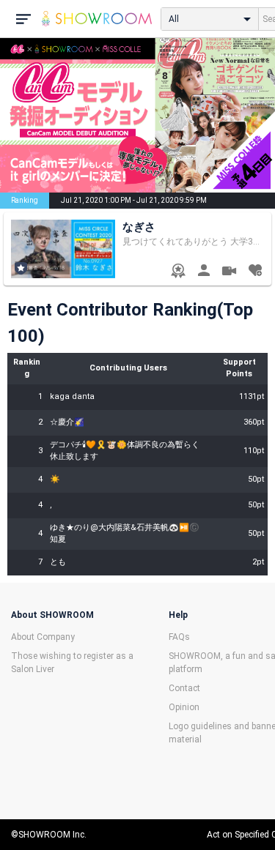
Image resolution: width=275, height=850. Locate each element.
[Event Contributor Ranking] (178, 272)
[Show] (229, 273)
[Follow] (255, 272)
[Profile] (203, 272)
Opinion (184, 707)
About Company (43, 637)
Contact (184, 688)
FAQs (179, 637)
